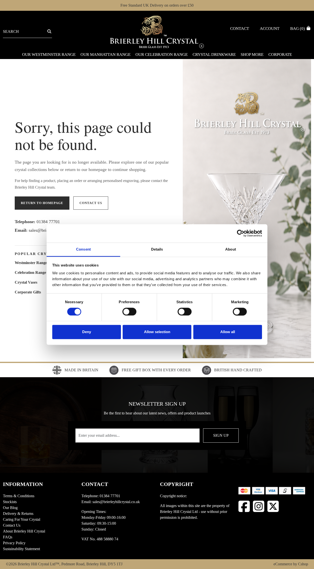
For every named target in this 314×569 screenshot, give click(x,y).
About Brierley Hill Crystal (24, 531)
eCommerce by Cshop (291, 564)
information (23, 484)
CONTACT (94, 484)
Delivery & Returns (18, 513)
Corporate (280, 54)
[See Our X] (273, 506)
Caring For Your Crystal (21, 519)
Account (269, 28)
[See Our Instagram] (258, 506)
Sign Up (221, 435)
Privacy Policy (14, 543)
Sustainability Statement (21, 549)
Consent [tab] (83, 249)
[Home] (157, 31)
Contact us (90, 203)
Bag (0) (298, 28)
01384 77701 (48, 221)
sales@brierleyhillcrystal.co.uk (116, 502)
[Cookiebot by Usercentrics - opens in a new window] (240, 233)
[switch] (129, 311)
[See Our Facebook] (244, 506)
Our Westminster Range (49, 54)
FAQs (7, 537)
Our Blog (10, 508)
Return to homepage (42, 203)
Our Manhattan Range (105, 54)
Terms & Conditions (18, 496)
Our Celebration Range (161, 54)
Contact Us (11, 525)
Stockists (10, 502)
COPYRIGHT (176, 484)
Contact (239, 28)
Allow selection (157, 332)
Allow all (227, 332)
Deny (86, 332)
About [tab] (230, 249)
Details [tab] (157, 249)
